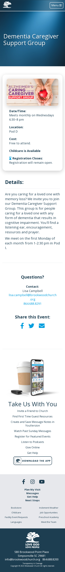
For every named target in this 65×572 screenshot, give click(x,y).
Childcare (16, 512)
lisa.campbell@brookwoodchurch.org (32, 297)
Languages (16, 521)
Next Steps (32, 500)
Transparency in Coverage (32, 563)
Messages (32, 493)
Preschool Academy (49, 517)
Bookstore (16, 507)
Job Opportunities (49, 512)
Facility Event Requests (16, 517)
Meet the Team (48, 521)
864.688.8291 (33, 304)
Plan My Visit (32, 489)
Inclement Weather (48, 507)
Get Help (32, 496)
